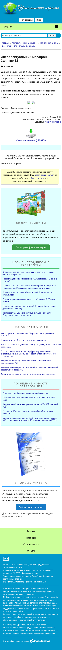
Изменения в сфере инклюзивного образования (25, 393)
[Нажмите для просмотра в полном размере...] (29, 103)
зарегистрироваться (44, 175)
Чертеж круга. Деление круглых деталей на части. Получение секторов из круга (27, 314)
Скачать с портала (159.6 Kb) (31, 140)
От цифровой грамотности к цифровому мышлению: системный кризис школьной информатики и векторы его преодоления (28, 353)
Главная (5, 43)
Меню (8, 26)
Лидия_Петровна (53, 122)
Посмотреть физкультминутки (31, 247)
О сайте (31, 551)
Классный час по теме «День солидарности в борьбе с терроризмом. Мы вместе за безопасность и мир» (29, 286)
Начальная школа (49, 43)
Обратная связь (31, 544)
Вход (38, 20)
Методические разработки (24, 43)
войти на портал (36, 178)
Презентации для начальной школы (18, 46)
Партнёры (31, 538)
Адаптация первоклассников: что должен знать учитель (28, 374)
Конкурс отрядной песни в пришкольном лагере (24, 340)
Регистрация (27, 20)
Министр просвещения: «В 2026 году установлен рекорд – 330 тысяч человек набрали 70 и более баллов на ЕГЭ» (31, 419)
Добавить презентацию (31, 507)
